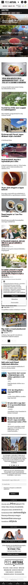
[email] (16, 465)
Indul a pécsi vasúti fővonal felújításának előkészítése (10, 363)
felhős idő (11, 510)
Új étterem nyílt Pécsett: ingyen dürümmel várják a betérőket (12, 135)
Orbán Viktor (5, 507)
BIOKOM (17, 510)
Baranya (4, 515)
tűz (21, 510)
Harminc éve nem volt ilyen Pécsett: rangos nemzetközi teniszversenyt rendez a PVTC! (17, 420)
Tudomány (10, 409)
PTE (23, 504)
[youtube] (14, 465)
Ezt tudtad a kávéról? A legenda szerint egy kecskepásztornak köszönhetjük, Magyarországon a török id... (12, 272)
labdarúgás (17, 518)
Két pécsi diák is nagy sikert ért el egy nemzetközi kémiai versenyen (17, 405)
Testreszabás (14, 302)
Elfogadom (14, 296)
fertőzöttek (5, 513)
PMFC (11, 513)
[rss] (18, 465)
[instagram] (12, 465)
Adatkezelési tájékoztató (9, 292)
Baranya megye (14, 515)
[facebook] (10, 465)
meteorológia (19, 512)
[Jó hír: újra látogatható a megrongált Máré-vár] (3, 391)
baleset (18, 504)
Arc (9, 13)
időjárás (13, 521)
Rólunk (14, 452)
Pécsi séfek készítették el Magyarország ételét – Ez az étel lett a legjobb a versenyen (14, 80)
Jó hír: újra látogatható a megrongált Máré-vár (15, 391)
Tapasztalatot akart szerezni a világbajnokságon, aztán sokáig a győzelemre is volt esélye (17, 376)
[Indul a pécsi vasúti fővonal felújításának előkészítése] (14, 353)
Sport (9, 381)
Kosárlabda (19, 507)
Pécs (23, 48)
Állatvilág (4, 13)
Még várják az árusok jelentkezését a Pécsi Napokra (13, 330)
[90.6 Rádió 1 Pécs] (14, 539)
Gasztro (4, 131)
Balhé (10, 6)
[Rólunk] (14, 444)
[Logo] (10, 2)
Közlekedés (4, 359)
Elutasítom (14, 299)
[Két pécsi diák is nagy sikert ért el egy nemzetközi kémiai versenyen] (3, 404)
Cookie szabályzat (20, 292)
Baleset (13, 13)
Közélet (5, 6)
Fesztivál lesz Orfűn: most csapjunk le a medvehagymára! (13, 109)
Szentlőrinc (5, 521)
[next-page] (15, 341)
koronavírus (7, 518)
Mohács (12, 507)
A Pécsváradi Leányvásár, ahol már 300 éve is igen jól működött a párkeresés (13, 243)
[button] (4, 281)
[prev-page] (2, 341)
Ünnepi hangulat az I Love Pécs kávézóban (11, 215)
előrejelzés (4, 510)
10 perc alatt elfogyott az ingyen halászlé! (12, 188)
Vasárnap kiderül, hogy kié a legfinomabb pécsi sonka (11, 160)
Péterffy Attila (5, 504)
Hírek (3, 75)
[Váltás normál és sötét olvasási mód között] (18, 2)
